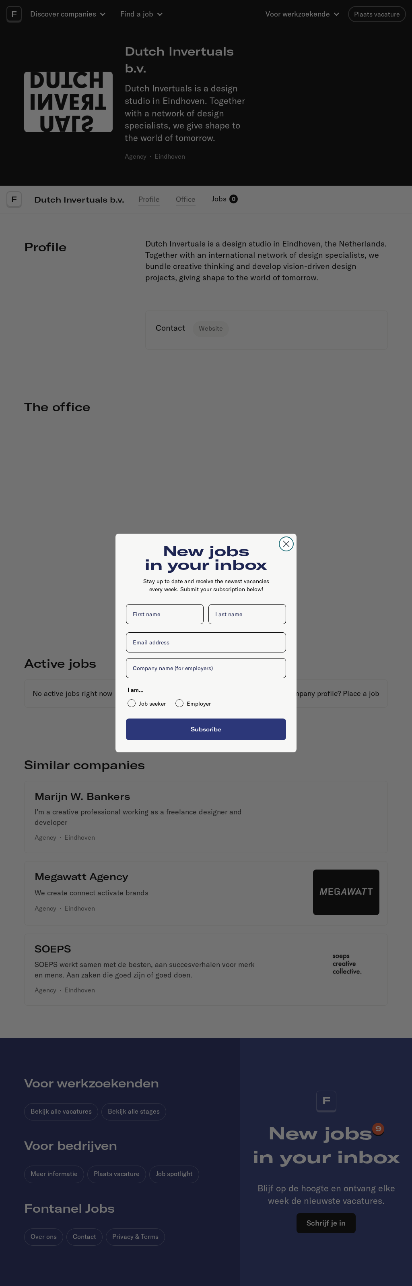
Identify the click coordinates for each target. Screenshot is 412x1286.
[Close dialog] (286, 544)
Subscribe (206, 729)
